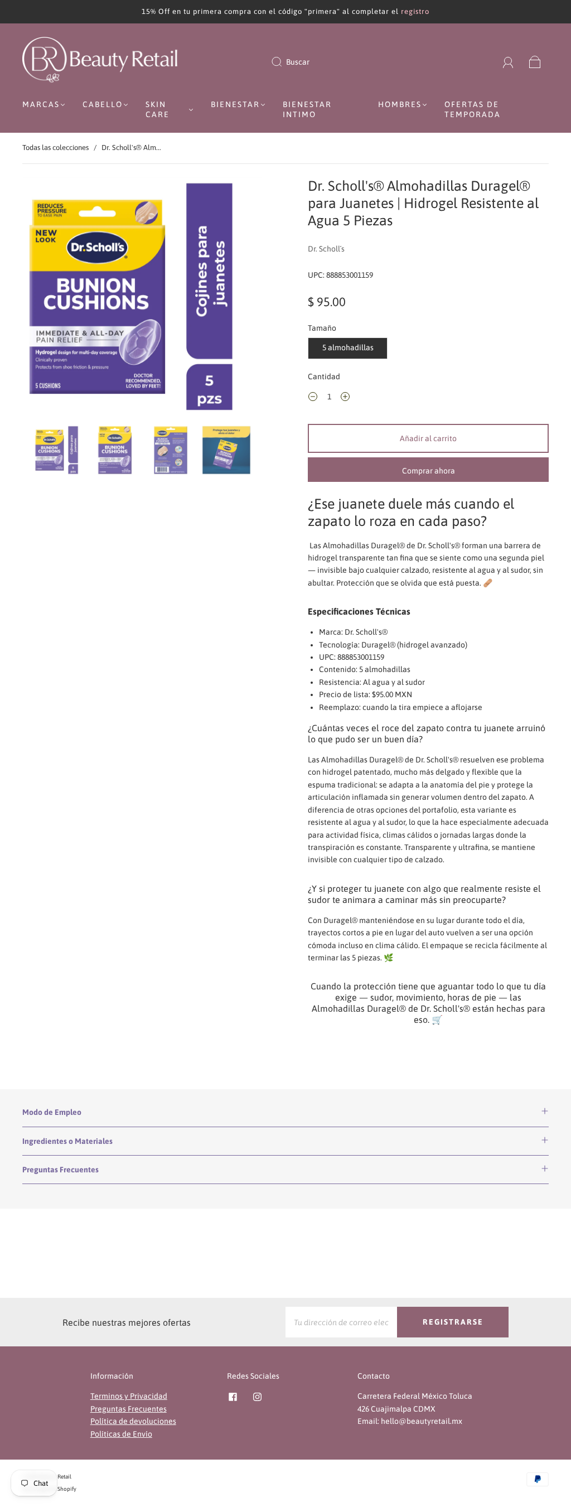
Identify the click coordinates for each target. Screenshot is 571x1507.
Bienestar (235, 104)
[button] (47, 299)
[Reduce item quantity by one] (313, 398)
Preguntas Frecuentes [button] (60, 1169)
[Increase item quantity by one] (345, 398)
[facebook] (232, 1396)
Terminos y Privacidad (128, 1396)
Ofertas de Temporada (472, 109)
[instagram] (257, 1396)
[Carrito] (535, 62)
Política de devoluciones (133, 1421)
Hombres (400, 104)
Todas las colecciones (55, 147)
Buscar (297, 61)
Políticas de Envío (121, 1433)
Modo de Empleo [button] (51, 1112)
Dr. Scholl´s (326, 248)
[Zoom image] (143, 299)
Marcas (41, 104)
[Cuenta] (508, 62)
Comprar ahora (428, 470)
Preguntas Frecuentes (128, 1408)
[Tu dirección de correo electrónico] (341, 1322)
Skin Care (158, 109)
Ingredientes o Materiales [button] (67, 1141)
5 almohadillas (348, 347)
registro (415, 11)
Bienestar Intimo (307, 109)
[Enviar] (284, 62)
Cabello (103, 104)
